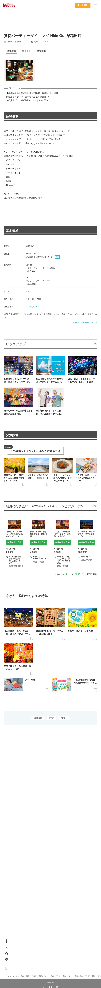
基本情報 (12, 230)
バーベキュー (65, 574)
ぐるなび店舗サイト (34, 306)
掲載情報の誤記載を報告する (85, 322)
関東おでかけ (31, 976)
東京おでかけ (55, 976)
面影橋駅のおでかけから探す (85, 976)
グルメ (64, 718)
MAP (57, 257)
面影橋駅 (38, 718)
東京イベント (67, 976)
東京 (52, 718)
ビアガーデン (79, 574)
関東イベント (43, 976)
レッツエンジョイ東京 (16, 976)
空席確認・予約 (14, 542)
